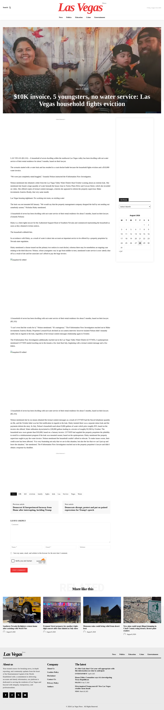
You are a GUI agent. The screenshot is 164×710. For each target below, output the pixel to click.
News (82, 85)
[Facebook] (5, 695)
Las (59, 494)
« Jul (120, 251)
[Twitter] (18, 695)
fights (47, 494)
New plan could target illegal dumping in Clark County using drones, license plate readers (139, 628)
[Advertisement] (60, 137)
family (40, 494)
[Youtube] (25, 695)
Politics (78, 682)
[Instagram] (12, 695)
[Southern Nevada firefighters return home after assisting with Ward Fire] (22, 610)
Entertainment (81, 674)
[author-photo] (4, 632)
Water (80, 494)
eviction (32, 494)
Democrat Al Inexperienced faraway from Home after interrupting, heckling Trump (32, 508)
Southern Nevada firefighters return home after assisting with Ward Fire (20, 627)
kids (53, 494)
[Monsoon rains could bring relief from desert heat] (102, 610)
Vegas (73, 494)
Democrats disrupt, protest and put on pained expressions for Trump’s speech (86, 508)
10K (19, 494)
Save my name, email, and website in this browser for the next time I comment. (40, 553)
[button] (7, 7)
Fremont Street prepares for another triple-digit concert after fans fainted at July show (60, 627)
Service (65, 494)
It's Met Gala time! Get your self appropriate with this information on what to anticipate (94, 670)
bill (25, 494)
